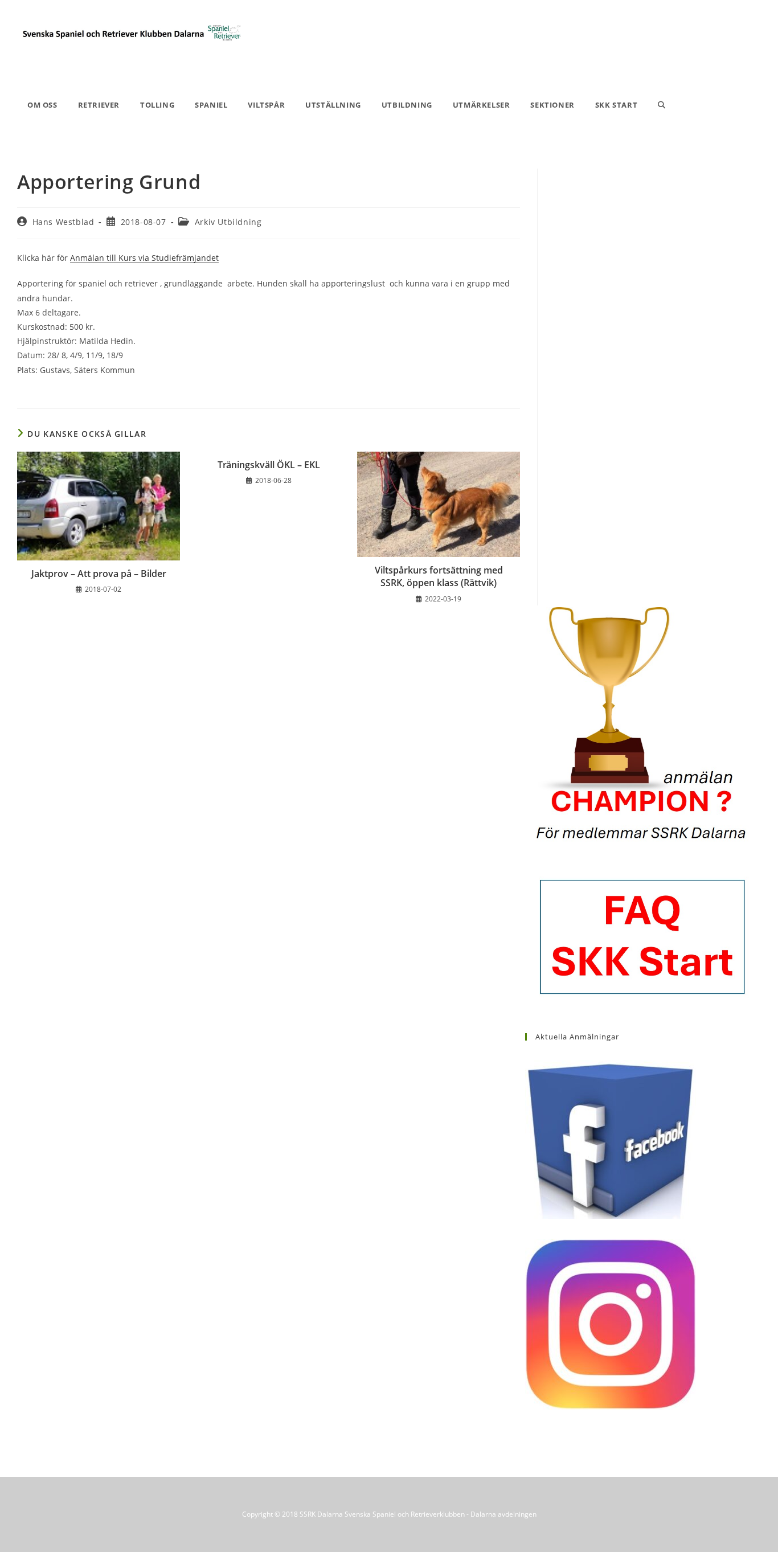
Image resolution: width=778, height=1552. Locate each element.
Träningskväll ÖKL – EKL (269, 464)
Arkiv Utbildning (228, 221)
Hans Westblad (63, 221)
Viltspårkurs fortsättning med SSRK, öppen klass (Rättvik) (439, 576)
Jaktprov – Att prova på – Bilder (98, 573)
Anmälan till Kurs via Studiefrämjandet (144, 257)
